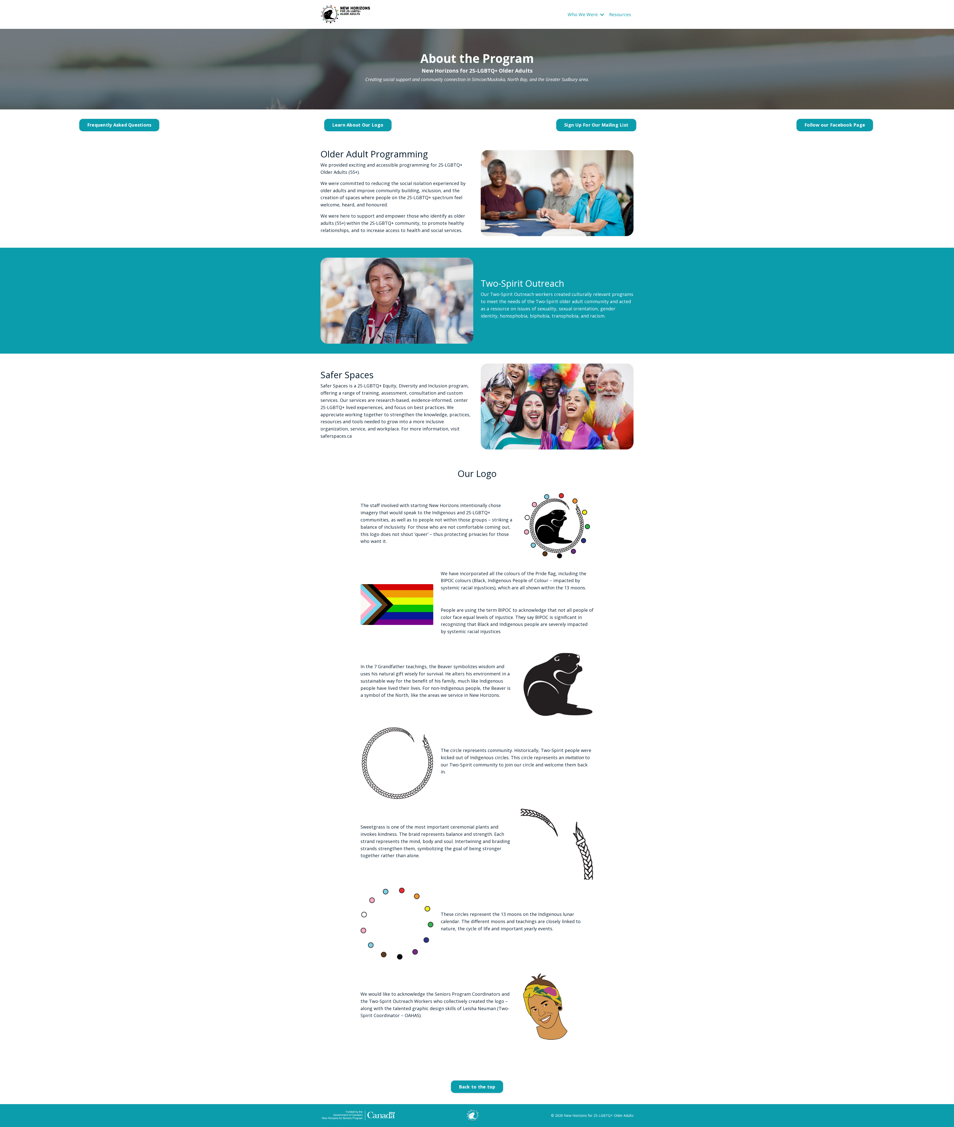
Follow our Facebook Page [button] (834, 125)
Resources (620, 14)
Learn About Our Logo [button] (358, 125)
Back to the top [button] (477, 1087)
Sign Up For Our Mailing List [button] (596, 125)
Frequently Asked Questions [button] (119, 125)
